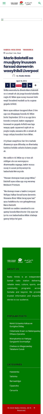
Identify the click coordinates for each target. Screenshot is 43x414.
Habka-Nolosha (12, 50)
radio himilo (24, 76)
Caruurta (14, 390)
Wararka (28, 50)
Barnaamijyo (15, 381)
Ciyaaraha (14, 385)
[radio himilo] (14, 75)
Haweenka (14, 371)
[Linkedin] (29, 85)
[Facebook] (7, 85)
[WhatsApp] (24, 85)
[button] (4, 3)
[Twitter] (13, 85)
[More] (35, 85)
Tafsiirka (13, 376)
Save (19, 86)
